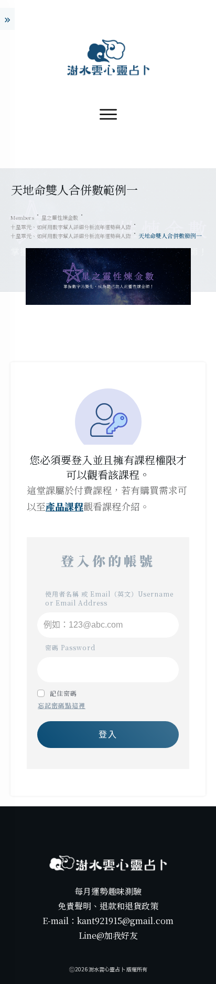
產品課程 (64, 506)
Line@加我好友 (108, 935)
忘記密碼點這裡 (61, 705)
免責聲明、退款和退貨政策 (108, 906)
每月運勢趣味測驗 (108, 891)
